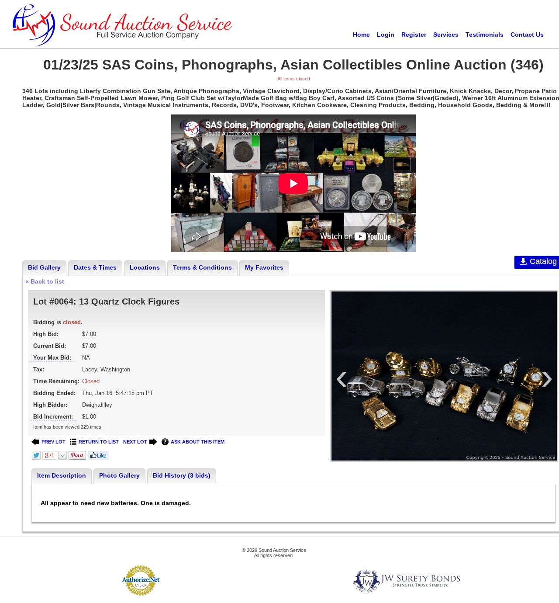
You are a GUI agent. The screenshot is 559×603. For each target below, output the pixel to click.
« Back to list (44, 281)
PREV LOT (53, 441)
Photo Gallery (119, 475)
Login (385, 34)
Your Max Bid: (52, 357)
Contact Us (527, 34)
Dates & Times (95, 267)
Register (413, 34)
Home (361, 34)
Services (446, 34)
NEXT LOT (135, 441)
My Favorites (264, 267)
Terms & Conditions (202, 267)
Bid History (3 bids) (181, 475)
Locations (145, 267)
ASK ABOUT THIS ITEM (197, 441)
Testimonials (485, 34)
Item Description (61, 475)
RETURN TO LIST (99, 441)
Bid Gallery (44, 267)
